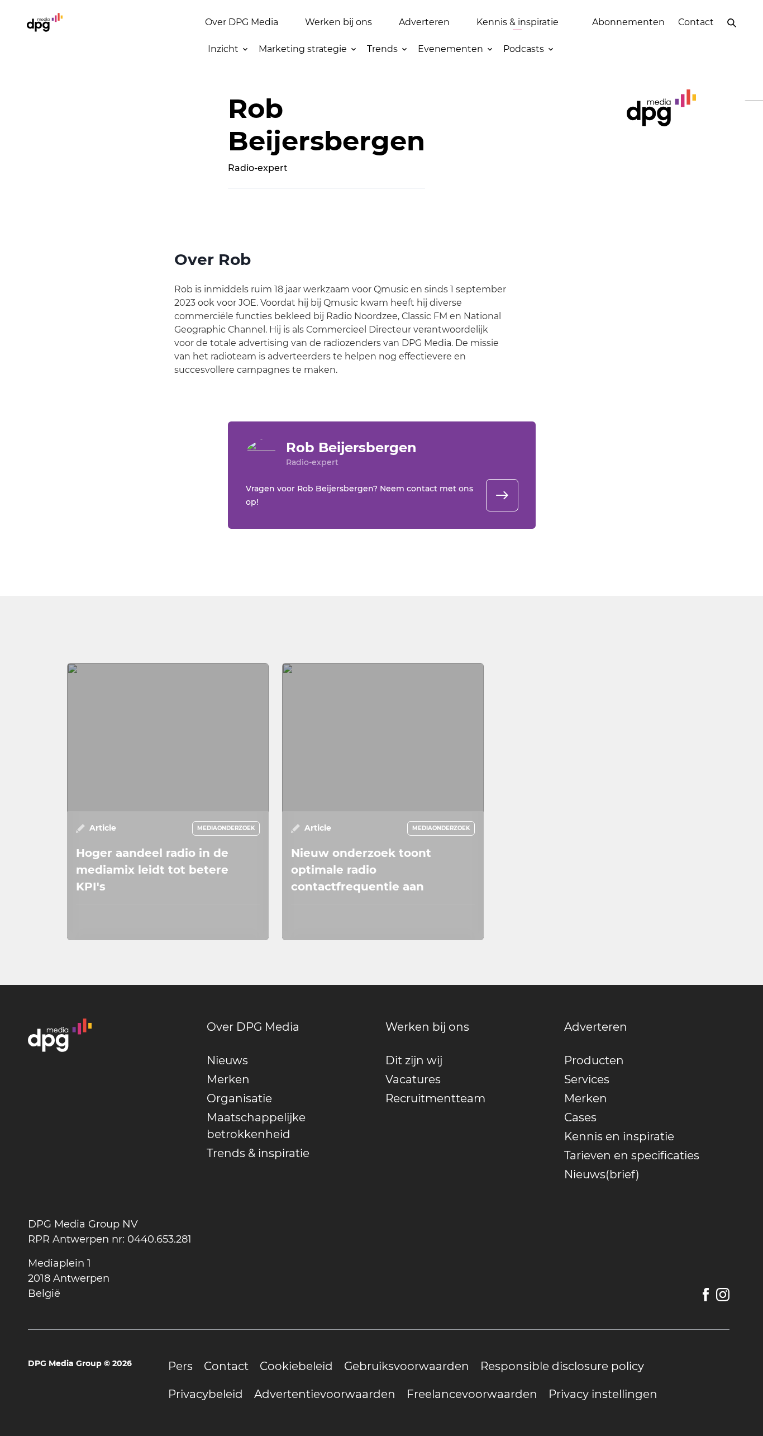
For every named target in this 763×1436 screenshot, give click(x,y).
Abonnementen (628, 22)
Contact (696, 22)
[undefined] (502, 495)
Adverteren (424, 22)
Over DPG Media (241, 22)
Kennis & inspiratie (517, 22)
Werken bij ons (338, 22)
